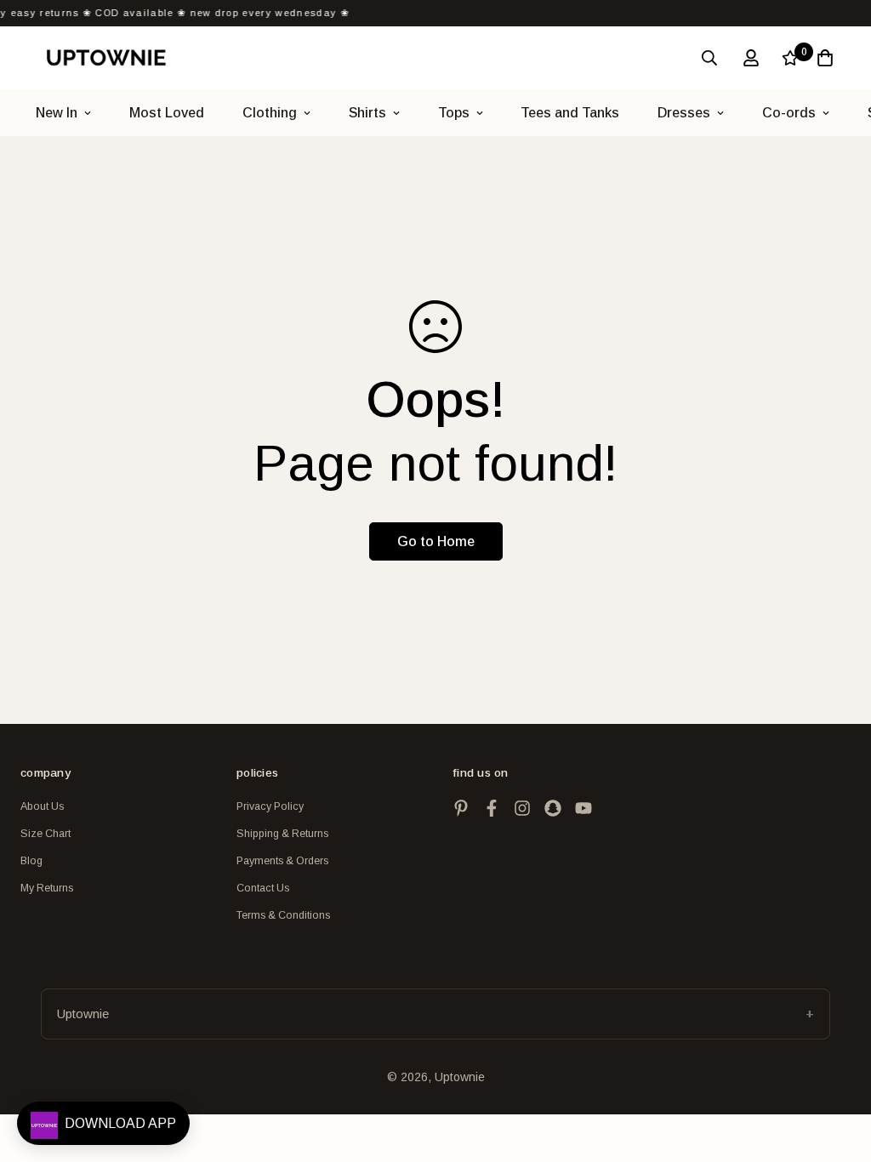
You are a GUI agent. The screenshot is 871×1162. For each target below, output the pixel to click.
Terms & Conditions (283, 915)
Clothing (269, 112)
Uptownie (83, 1013)
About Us (42, 806)
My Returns (46, 888)
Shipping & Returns (282, 834)
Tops (454, 112)
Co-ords (789, 112)
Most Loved (166, 112)
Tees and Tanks (570, 112)
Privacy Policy (270, 806)
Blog (31, 861)
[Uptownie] (106, 57)
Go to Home (436, 541)
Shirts (367, 112)
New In (56, 112)
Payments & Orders (282, 861)
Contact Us (262, 888)
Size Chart (45, 834)
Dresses (684, 112)
